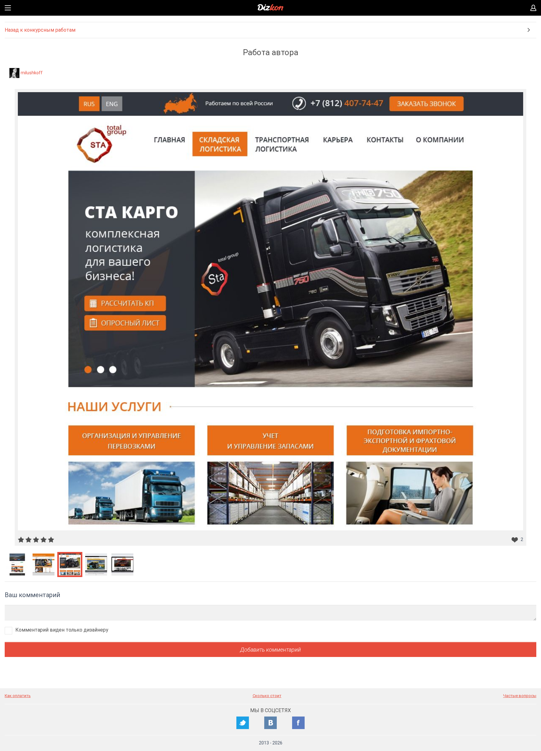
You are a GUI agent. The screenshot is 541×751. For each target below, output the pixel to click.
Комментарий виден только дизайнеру (61, 630)
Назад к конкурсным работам (40, 30)
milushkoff (32, 72)
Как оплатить (18, 695)
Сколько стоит (267, 695)
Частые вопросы (519, 695)
